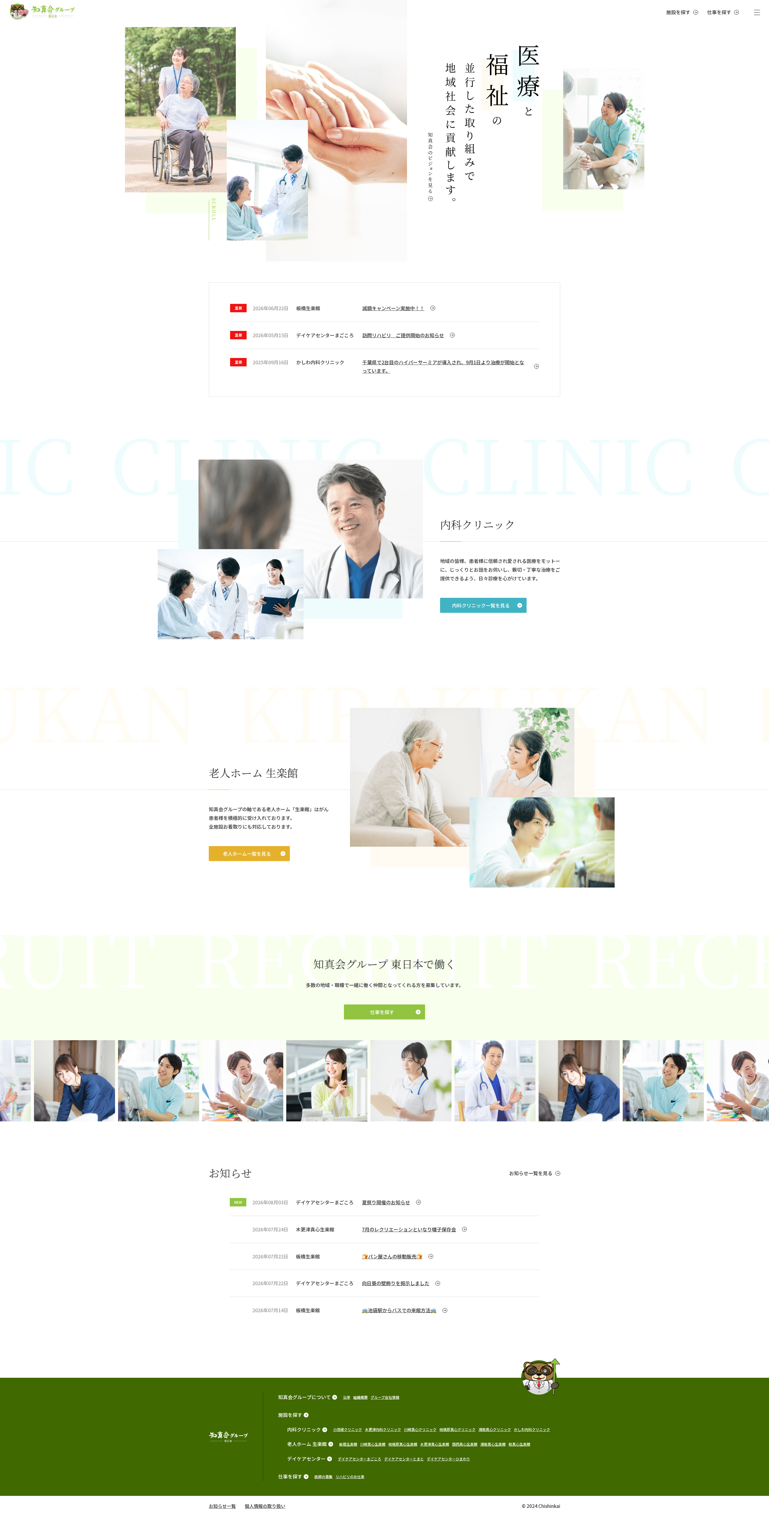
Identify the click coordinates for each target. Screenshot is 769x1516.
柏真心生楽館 (519, 1444)
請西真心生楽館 (464, 1444)
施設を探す (678, 12)
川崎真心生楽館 (372, 1444)
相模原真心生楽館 (402, 1444)
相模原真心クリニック (457, 1429)
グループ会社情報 (385, 1397)
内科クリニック (304, 1429)
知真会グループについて (304, 1397)
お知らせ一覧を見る (530, 1173)
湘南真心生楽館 (493, 1444)
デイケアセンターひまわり (448, 1458)
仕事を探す (719, 12)
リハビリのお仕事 (350, 1476)
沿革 (346, 1397)
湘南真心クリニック (495, 1429)
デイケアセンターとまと (404, 1458)
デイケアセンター (306, 1458)
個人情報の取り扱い (265, 1506)
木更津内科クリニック (383, 1429)
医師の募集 (324, 1476)
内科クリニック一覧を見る (481, 605)
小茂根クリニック (347, 1429)
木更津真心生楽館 (434, 1444)
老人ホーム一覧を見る (247, 853)
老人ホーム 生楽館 (307, 1443)
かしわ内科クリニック (532, 1429)
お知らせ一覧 (222, 1506)
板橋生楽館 (348, 1444)
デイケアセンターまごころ (359, 1458)
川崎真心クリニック (420, 1429)
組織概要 (360, 1397)
